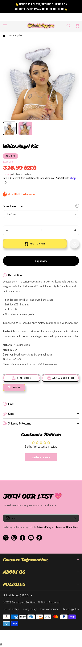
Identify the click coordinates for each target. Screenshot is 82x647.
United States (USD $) (16, 595)
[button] (77, 26)
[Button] (77, 206)
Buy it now (41, 260)
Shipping (7, 174)
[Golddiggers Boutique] (41, 26)
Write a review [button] (41, 457)
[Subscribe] (74, 518)
